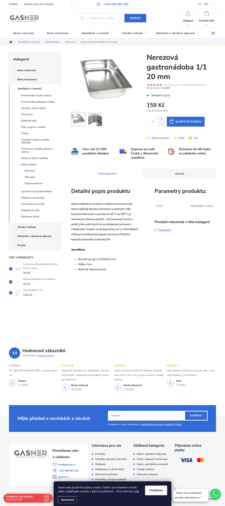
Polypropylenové (34, 183)
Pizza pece (27, 114)
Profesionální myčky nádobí (36, 95)
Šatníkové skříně (30, 216)
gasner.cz (63, 477)
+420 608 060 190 (68, 470)
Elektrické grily (29, 120)
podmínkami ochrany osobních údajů (161, 424)
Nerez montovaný (27, 79)
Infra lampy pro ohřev (33, 204)
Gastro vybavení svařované (151, 454)
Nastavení (67, 500)
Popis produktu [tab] (107, 173)
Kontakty (13, 4)
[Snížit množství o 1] (162, 124)
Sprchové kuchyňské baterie (36, 191)
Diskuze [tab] (179, 173)
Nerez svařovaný (26, 70)
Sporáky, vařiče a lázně (33, 108)
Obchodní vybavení (147, 474)
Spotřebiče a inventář (29, 88)
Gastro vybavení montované (152, 459)
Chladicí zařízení (26, 227)
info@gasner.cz (66, 464)
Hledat (135, 18)
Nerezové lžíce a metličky (34, 158)
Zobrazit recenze (45, 355)
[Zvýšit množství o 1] (162, 119)
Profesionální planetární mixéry (38, 102)
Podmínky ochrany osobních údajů (110, 481)
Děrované (30, 177)
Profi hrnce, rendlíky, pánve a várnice (36, 150)
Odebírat (196, 415)
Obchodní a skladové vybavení (34, 236)
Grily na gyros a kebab (33, 127)
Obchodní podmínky (106, 474)
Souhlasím (156, 490)
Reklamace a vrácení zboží (109, 469)
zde (136, 491)
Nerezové (30, 170)
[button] (215, 494)
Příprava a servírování (32, 197)
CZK (206, 4)
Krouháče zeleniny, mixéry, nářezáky (35, 141)
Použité (21, 245)
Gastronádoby (29, 164)
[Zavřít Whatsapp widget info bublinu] (174, 489)
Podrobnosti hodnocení (194, 84)
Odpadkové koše (30, 210)
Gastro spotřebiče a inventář (152, 464)
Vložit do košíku (189, 122)
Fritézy (24, 133)
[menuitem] (26, 33)
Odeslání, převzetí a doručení (38, 4)
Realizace (100, 464)
